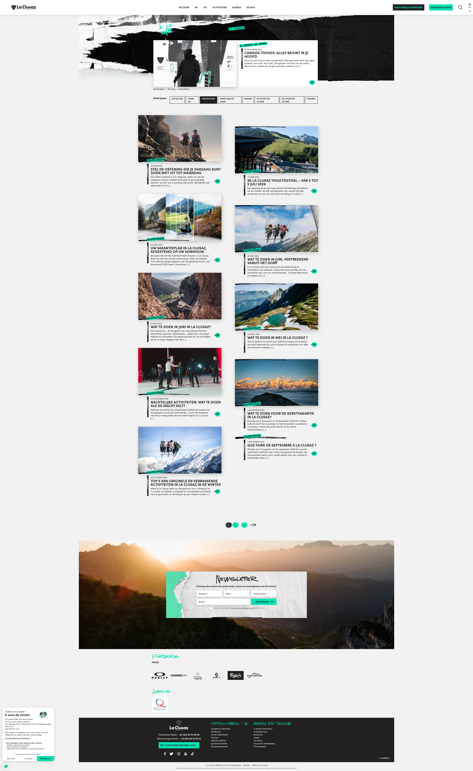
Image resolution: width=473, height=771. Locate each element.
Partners (215, 737)
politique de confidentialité (242, 608)
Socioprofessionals (219, 746)
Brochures (258, 734)
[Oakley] (160, 675)
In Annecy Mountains (263, 728)
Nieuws (248, 98)
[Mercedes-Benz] (198, 675)
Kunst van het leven (227, 100)
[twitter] (171, 754)
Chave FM (191, 100)
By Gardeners (384, 758)
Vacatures (258, 740)
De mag (171, 89)
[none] (470, 7)
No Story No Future (263, 100)
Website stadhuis (218, 740)
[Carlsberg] (236, 675)
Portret (311, 98)
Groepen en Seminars (220, 728)
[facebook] (165, 754)
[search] (460, 7)
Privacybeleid (260, 746)
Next (253, 525)
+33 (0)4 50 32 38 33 (190, 738)
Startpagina (158, 89)
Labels (257, 737)
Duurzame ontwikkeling (264, 743)
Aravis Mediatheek (219, 734)
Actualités (177, 98)
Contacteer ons (260, 731)
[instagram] (178, 754)
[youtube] (185, 754)
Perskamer (216, 731)
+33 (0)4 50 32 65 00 (189, 734)
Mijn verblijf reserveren (408, 7)
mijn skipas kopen (441, 7)
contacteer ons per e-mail (180, 745)
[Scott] (217, 675)
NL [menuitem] (470, 7)
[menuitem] (470, 7)
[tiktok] (192, 754)
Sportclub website (219, 743)
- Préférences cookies (259, 765)
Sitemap (246, 765)
